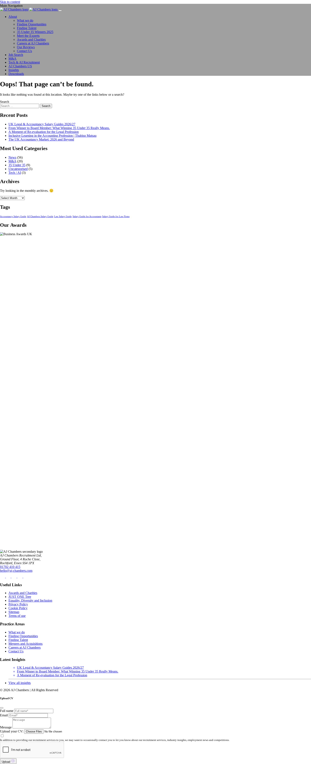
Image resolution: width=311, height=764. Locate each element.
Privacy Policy (18, 604)
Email (4, 715)
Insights (13, 70)
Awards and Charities (31, 39)
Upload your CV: (11, 731)
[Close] (1, 708)
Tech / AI (14, 172)
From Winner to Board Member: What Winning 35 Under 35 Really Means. (59, 128)
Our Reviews (26, 47)
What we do (25, 20)
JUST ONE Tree (19, 596)
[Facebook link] (3, 576)
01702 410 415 (10, 567)
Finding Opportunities (31, 24)
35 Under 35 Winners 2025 (35, 32)
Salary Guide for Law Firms (115, 216)
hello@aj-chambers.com (16, 570)
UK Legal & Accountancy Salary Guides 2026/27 (41, 124)
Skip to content (10, 2)
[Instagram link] (14, 576)
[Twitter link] (8, 576)
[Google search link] (25, 576)
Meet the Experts (28, 35)
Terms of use (17, 616)
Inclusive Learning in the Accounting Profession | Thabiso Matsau (52, 135)
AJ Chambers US (20, 66)
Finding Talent (26, 28)
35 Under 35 (16, 165)
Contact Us (24, 51)
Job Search (15, 55)
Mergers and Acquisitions (25, 643)
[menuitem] (159, 34)
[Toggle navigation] (60, 10)
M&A (12, 58)
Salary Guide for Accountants (87, 216)
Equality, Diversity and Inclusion (30, 600)
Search (4, 102)
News (12, 157)
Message (6, 727)
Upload (6, 761)
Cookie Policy (18, 608)
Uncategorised (18, 169)
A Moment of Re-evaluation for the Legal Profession (43, 132)
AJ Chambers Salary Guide (40, 216)
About (12, 16)
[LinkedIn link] (20, 576)
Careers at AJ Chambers (33, 43)
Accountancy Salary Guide (13, 216)
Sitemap (13, 612)
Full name (6, 711)
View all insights (19, 683)
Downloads (16, 74)
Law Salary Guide (63, 216)
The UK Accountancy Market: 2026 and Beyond (41, 139)
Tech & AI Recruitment (24, 62)
